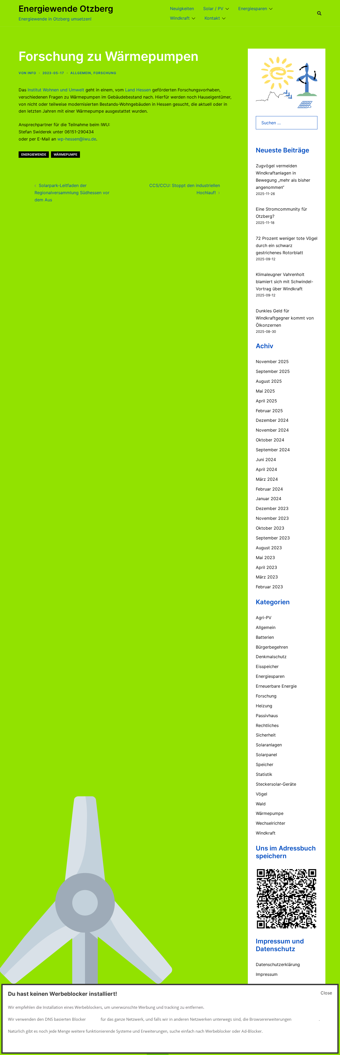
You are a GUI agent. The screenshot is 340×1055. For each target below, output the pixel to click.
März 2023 (267, 577)
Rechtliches (267, 725)
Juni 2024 (266, 459)
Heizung (264, 705)
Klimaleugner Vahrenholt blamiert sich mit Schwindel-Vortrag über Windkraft (284, 281)
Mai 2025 (265, 391)
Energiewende (33, 154)
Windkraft (180, 18)
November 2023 (272, 518)
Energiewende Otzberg (66, 8)
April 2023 (266, 567)
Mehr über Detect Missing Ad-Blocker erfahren (285, 1043)
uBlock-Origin (306, 1019)
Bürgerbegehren (272, 647)
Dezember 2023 (272, 508)
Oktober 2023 (270, 528)
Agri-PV (263, 617)
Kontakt (212, 18)
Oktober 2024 (270, 440)
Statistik (264, 774)
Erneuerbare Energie (276, 686)
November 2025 (272, 361)
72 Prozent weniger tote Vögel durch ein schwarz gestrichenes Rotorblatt (286, 245)
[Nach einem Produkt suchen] (319, 13)
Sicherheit (266, 735)
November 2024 (272, 430)
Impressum (267, 974)
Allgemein (80, 73)
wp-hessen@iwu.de (76, 139)
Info (32, 73)
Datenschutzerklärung (278, 964)
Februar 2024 (269, 489)
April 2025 (266, 400)
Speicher (264, 764)
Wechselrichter (270, 823)
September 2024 (273, 449)
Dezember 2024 (272, 420)
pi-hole (93, 1019)
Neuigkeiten (182, 8)
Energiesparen (252, 8)
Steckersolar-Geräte (276, 784)
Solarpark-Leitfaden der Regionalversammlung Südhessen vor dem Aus (72, 192)
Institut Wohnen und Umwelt (56, 89)
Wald (261, 803)
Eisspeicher (267, 666)
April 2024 (266, 469)
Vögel (261, 794)
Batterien (265, 637)
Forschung (105, 73)
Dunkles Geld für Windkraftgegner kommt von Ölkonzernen (285, 318)
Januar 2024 (268, 498)
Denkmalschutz (271, 656)
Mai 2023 (265, 557)
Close (326, 993)
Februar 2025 (269, 410)
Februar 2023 (269, 586)
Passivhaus (267, 715)
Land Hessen (137, 89)
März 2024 (267, 479)
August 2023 (269, 547)
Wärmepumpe (65, 154)
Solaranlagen (269, 744)
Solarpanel (266, 754)
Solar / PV (213, 8)
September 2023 (273, 538)
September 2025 (273, 371)
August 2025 (269, 381)
